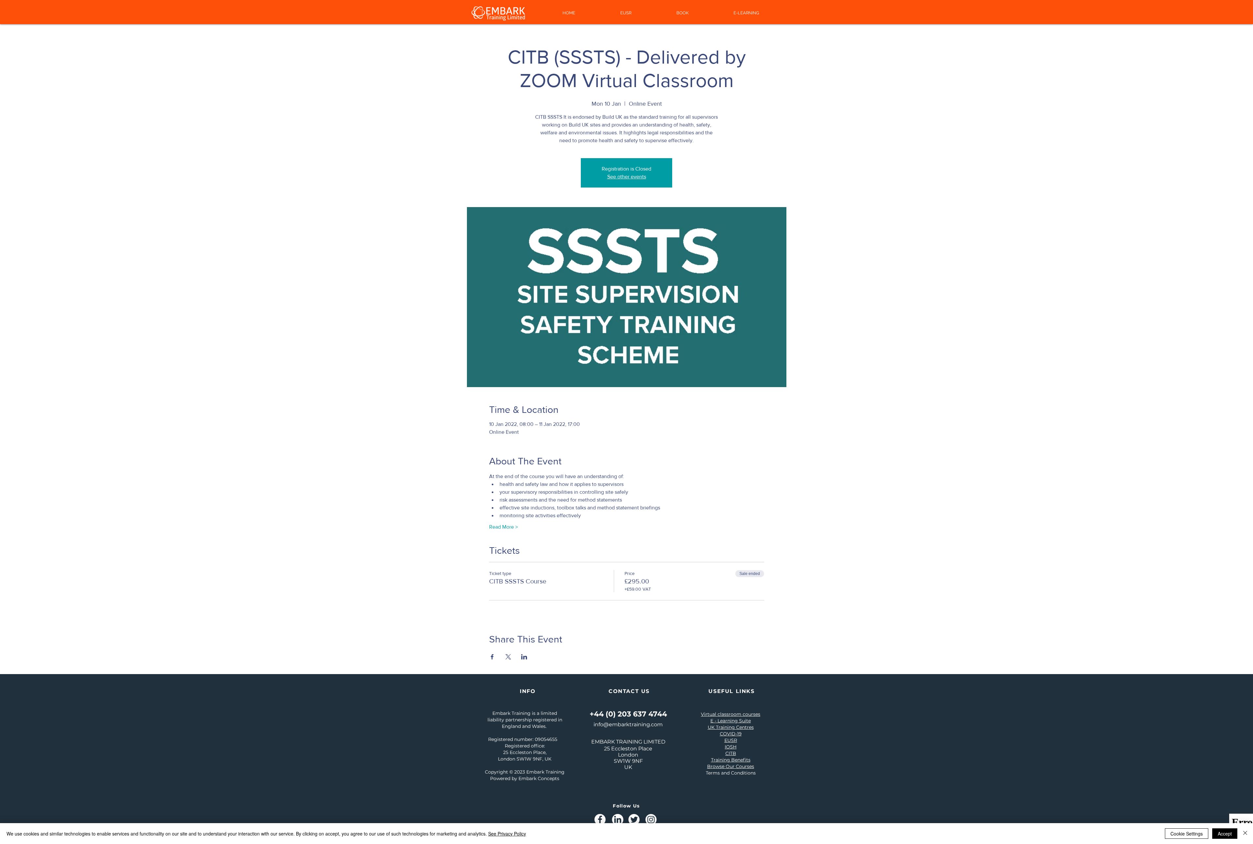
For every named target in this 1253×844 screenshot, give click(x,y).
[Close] (1245, 833)
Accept (1225, 833)
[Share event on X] (508, 656)
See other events (626, 176)
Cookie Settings (1186, 833)
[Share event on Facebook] (492, 656)
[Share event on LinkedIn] (524, 656)
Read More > (503, 527)
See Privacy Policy (507, 833)
